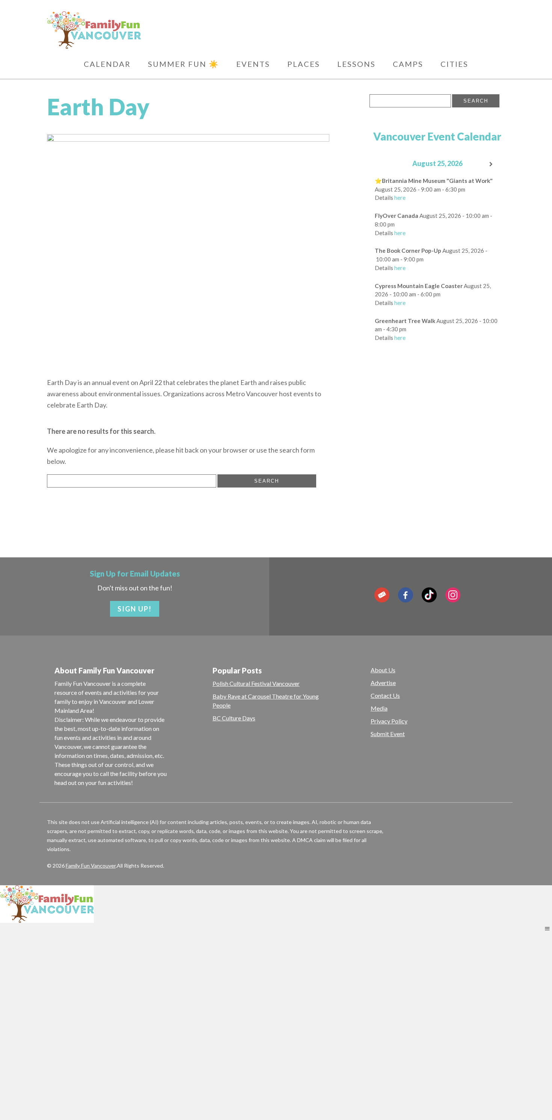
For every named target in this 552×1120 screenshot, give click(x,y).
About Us (383, 669)
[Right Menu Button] (547, 928)
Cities (454, 63)
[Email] (381, 594)
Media (379, 708)
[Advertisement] (437, 470)
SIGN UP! (135, 609)
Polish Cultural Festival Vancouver (256, 683)
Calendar (107, 63)
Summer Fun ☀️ (183, 63)
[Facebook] (405, 594)
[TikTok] (429, 594)
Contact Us (385, 695)
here (400, 197)
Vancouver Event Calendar (437, 136)
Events (253, 63)
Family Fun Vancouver (91, 865)
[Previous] (383, 164)
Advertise (383, 682)
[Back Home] (129, 30)
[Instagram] (452, 594)
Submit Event (388, 733)
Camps (408, 63)
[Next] (491, 164)
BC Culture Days (234, 718)
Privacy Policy (389, 721)
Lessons (356, 63)
